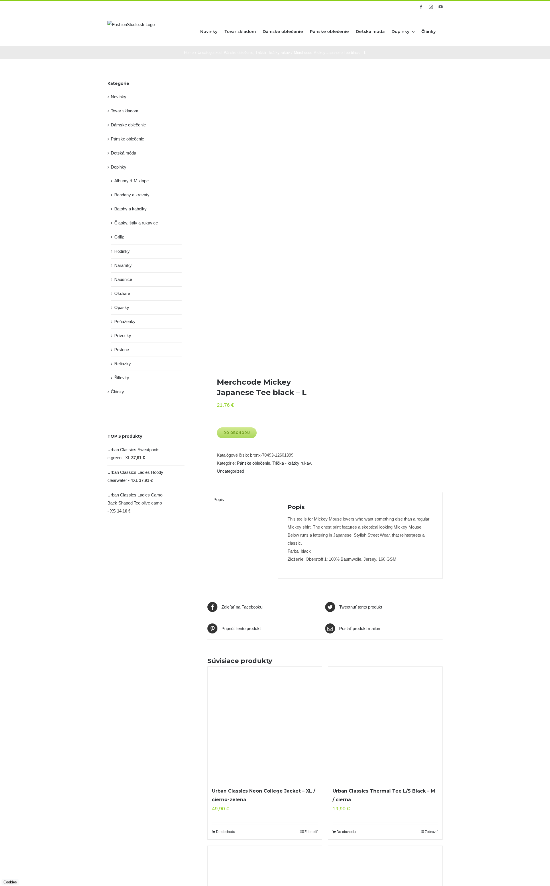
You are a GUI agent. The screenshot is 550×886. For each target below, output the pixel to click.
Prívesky (122, 335)
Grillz (119, 236)
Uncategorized (230, 471)
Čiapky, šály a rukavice (136, 222)
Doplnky (118, 167)
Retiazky (122, 363)
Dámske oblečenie (128, 124)
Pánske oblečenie (253, 463)
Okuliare (122, 293)
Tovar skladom (124, 110)
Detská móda (123, 152)
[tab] (218, 499)
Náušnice (123, 279)
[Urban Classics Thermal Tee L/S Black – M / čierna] (385, 724)
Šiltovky (121, 377)
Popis (218, 499)
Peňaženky (124, 321)
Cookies (10, 882)
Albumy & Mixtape (131, 180)
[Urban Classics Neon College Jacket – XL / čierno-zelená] (265, 724)
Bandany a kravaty (132, 194)
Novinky (118, 96)
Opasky (121, 307)
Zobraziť (311, 832)
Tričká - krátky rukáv (291, 463)
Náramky (123, 265)
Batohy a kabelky (130, 208)
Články (117, 391)
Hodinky (122, 251)
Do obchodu (236, 433)
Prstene (121, 349)
